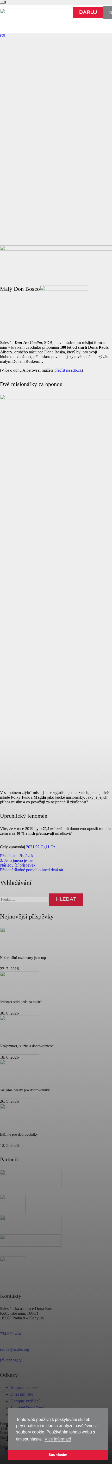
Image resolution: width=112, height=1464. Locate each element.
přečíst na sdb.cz (68, 370)
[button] (2, 35)
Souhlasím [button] (57, 1455)
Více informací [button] (58, 1439)
